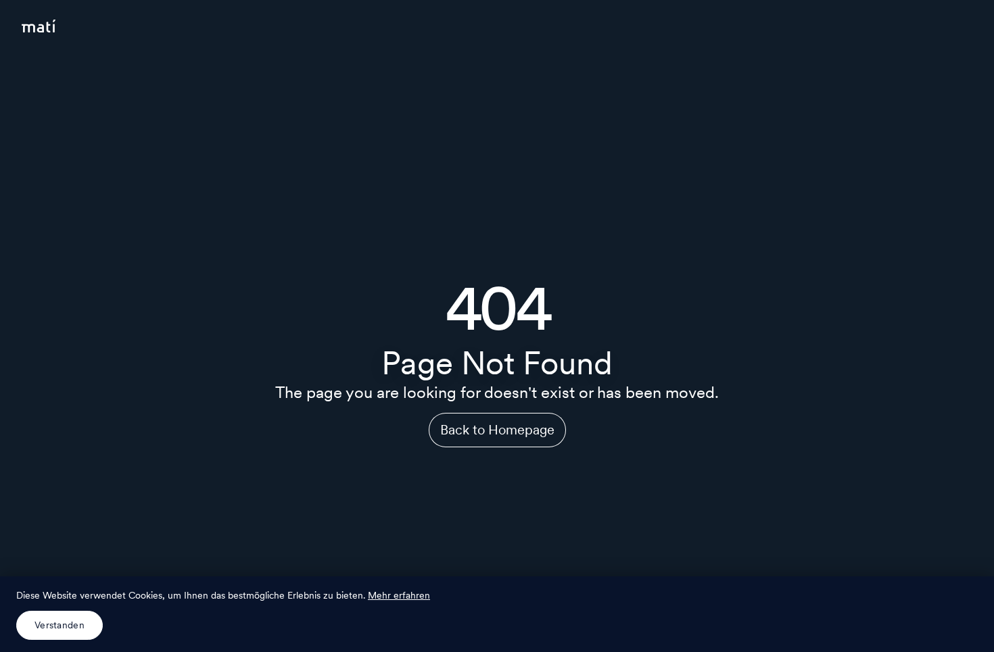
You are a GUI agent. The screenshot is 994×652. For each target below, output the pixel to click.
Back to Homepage (497, 429)
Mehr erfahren (399, 595)
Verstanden (59, 625)
